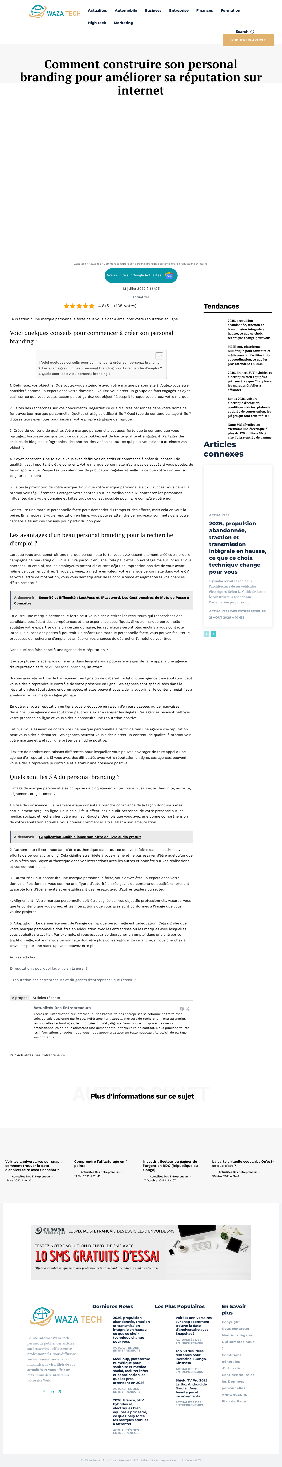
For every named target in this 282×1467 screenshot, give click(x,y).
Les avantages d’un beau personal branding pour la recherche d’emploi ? (102, 368)
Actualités (95, 264)
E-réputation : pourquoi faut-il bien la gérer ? (49, 968)
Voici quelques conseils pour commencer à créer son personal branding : (101, 362)
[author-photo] (8, 1176)
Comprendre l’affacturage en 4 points (101, 1163)
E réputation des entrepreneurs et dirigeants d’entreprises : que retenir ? (73, 980)
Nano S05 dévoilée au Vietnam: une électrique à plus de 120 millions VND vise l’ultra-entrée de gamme (250, 431)
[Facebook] (181, 1008)
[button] (245, 31)
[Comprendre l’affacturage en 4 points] (106, 1133)
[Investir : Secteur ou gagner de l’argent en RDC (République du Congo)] (175, 1133)
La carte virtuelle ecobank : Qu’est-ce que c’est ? (243, 1163)
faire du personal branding (63, 667)
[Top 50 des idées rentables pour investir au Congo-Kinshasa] (163, 1354)
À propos (19, 998)
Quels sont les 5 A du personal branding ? (76, 374)
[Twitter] (187, 1008)
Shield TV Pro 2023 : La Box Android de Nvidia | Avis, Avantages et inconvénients (192, 1388)
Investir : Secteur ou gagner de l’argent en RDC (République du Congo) (170, 1165)
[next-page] (213, 634)
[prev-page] (206, 634)
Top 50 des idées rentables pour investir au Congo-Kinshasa (191, 1357)
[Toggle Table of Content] (157, 356)
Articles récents (46, 998)
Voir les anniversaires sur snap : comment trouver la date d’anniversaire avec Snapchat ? (33, 1165)
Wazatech (80, 264)
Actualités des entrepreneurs (62, 1007)
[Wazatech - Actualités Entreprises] (54, 11)
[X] (60, 1391)
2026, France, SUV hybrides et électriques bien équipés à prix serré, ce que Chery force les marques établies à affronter (250, 381)
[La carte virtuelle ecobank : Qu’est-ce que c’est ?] (244, 1133)
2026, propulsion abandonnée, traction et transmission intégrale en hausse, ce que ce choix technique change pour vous (249, 329)
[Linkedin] (52, 1391)
